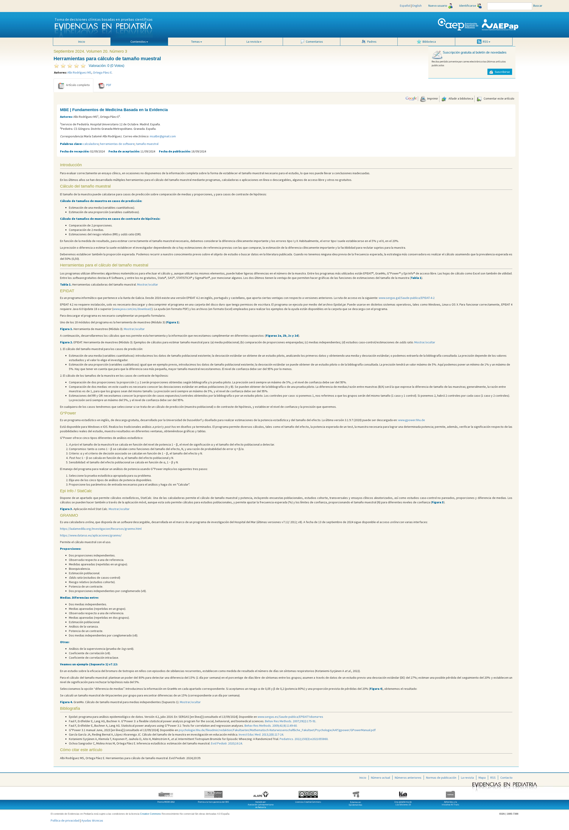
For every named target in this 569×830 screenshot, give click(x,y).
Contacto (506, 778)
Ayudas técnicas (92, 820)
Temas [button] (195, 42)
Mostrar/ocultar (147, 284)
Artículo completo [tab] (78, 85)
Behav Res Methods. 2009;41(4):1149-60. (270, 726)
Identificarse (467, 6)
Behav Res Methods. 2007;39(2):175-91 (290, 721)
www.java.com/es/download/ (132, 309)
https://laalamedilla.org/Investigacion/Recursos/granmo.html (101, 529)
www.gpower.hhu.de (411, 420)
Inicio (81, 42)
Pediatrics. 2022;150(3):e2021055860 (304, 739)
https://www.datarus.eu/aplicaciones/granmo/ (91, 535)
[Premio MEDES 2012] (166, 792)
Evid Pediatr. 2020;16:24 (226, 743)
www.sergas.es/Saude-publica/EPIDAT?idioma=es (290, 717)
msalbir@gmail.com (163, 136)
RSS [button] (485, 42)
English (417, 6)
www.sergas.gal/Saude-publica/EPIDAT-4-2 (407, 298)
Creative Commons (150, 813)
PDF (108, 85)
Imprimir (432, 98)
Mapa (482, 778)
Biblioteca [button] (429, 42)
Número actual (380, 778)
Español (405, 6)
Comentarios (314, 42)
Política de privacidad (65, 820)
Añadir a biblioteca (460, 98)
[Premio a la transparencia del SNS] (213, 792)
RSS (493, 778)
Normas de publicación (441, 778)
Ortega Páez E (102, 72)
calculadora (90, 144)
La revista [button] (252, 42)
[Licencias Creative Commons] (308, 792)
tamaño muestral (147, 144)
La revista (467, 778)
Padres (372, 42)
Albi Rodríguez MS (79, 72)
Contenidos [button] (138, 42)
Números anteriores (408, 778)
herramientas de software (117, 144)
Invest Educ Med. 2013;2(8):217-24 (261, 734)
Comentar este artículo (498, 98)
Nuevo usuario (437, 6)
